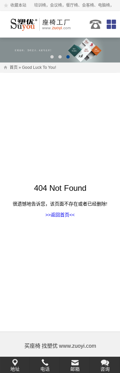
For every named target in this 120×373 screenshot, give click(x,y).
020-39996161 (95, 24)
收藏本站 (18, 5)
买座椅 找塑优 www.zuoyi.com (60, 346)
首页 (14, 67)
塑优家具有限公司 (41, 24)
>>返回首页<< (60, 214)
